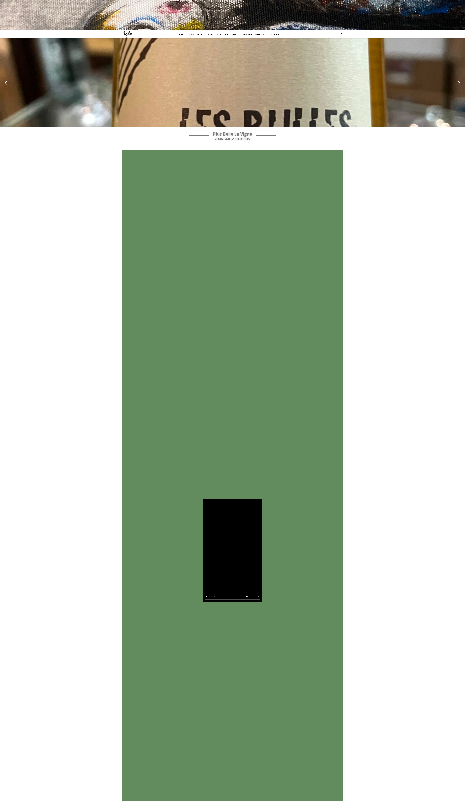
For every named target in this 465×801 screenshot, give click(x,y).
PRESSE (286, 34)
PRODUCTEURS (213, 34)
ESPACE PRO (230, 34)
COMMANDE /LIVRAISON (252, 34)
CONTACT (273, 34)
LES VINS (179, 34)
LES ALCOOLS (194, 34)
